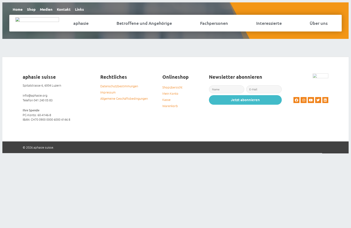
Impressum (108, 92)
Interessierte (269, 23)
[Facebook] (296, 100)
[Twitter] (318, 100)
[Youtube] (311, 100)
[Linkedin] (325, 100)
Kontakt (64, 9)
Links (79, 9)
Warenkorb (170, 106)
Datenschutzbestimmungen (119, 86)
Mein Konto (170, 93)
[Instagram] (304, 100)
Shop (31, 9)
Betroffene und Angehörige (144, 23)
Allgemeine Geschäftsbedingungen (124, 98)
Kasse (166, 99)
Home (18, 9)
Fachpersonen (214, 23)
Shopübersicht (172, 87)
